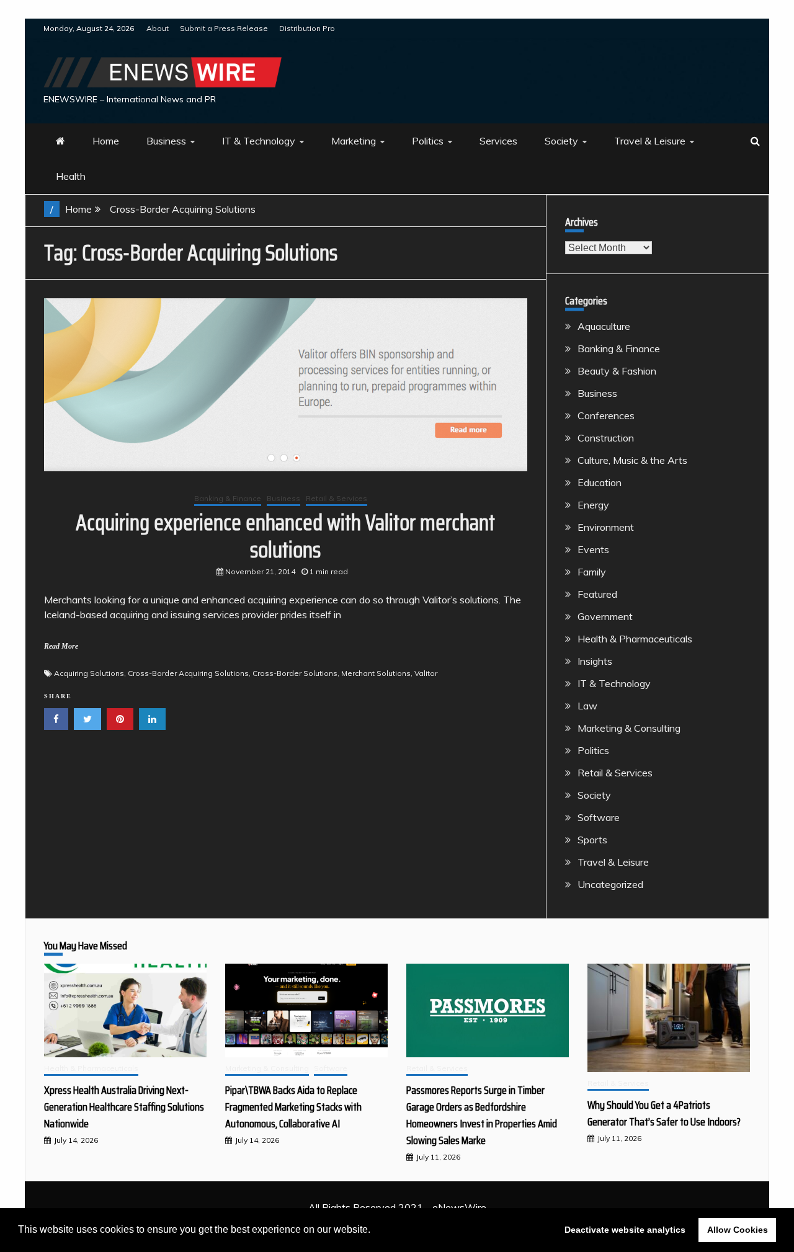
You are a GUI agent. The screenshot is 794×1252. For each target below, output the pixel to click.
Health (71, 176)
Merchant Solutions (376, 673)
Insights (595, 661)
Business (166, 141)
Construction (606, 438)
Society (561, 141)
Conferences (606, 415)
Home (105, 141)
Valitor (425, 673)
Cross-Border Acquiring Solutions (188, 673)
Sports (592, 839)
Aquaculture (604, 326)
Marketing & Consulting (629, 728)
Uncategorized (610, 884)
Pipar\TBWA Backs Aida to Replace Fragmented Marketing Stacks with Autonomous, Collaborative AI (293, 1106)
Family (592, 572)
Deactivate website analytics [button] (624, 1230)
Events (593, 549)
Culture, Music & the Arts (632, 460)
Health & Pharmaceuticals (635, 639)
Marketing (353, 141)
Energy (593, 505)
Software (599, 817)
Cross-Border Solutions (294, 673)
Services (498, 141)
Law (587, 705)
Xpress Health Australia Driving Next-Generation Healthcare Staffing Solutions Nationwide (124, 1106)
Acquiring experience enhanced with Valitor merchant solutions (285, 536)
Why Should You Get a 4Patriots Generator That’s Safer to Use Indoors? (664, 1113)
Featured (597, 594)
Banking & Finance (227, 498)
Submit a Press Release (224, 28)
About (157, 28)
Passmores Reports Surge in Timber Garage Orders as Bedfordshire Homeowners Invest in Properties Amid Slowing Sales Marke (481, 1115)
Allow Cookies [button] (737, 1230)
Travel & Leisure (649, 141)
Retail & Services (336, 498)
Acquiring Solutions (89, 673)
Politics (428, 141)
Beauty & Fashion (617, 371)
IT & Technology (258, 141)
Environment (606, 527)
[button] (375, 1231)
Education (600, 482)
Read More (61, 646)
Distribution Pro (307, 28)
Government (605, 616)
